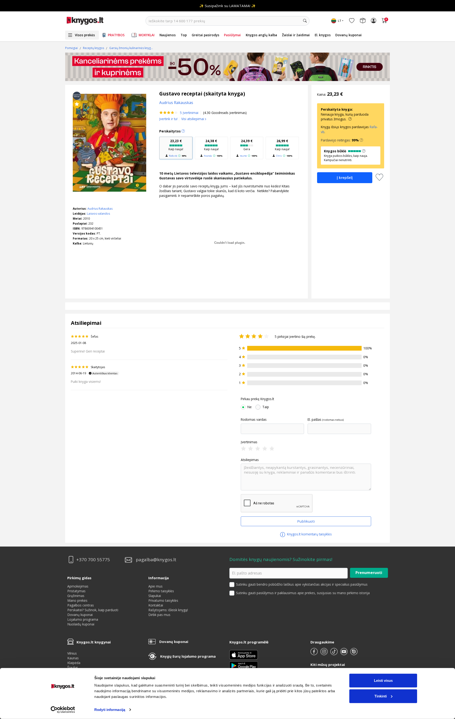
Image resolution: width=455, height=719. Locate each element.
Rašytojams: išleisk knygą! (168, 610)
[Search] (305, 21)
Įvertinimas (249, 442)
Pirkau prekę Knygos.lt (257, 399)
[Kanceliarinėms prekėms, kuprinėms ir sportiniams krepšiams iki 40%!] (227, 67)
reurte (243, 155)
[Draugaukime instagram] (324, 653)
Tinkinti (380, 696)
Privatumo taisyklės (163, 600)
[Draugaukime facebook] (314, 653)
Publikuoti (306, 521)
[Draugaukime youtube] (344, 653)
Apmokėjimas (77, 586)
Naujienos (167, 35)
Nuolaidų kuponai (80, 624)
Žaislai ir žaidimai (296, 35)
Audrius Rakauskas (100, 209)
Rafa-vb (173, 155)
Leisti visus (383, 680)
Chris (279, 155)
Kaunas (73, 658)
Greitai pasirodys (205, 35)
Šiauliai (72, 667)
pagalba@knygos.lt (156, 559)
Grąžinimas (75, 595)
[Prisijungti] (373, 21)
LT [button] (339, 21)
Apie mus (155, 586)
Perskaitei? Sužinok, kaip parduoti (92, 610)
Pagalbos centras (80, 605)
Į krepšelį (345, 177)
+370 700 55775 (93, 559)
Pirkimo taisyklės (161, 591)
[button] (361, 140)
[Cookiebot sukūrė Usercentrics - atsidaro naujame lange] (63, 709)
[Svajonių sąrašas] (351, 21)
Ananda (208, 155)
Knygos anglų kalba (261, 35)
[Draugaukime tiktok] (334, 653)
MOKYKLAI (147, 35)
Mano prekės (77, 600)
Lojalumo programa (82, 619)
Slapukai (154, 595)
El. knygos (323, 35)
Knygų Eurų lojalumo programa (188, 656)
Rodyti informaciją (109, 710)
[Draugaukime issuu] (353, 653)
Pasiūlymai (232, 35)
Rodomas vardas (254, 419)
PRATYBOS (116, 35)
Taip (265, 407)
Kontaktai (155, 605)
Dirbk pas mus (159, 614)
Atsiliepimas (250, 460)
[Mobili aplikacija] (243, 665)
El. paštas (314, 419)
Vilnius (72, 653)
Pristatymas (76, 591)
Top (184, 35)
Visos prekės (85, 35)
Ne (249, 407)
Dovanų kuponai (348, 35)
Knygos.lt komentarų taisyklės (309, 534)
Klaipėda (73, 662)
